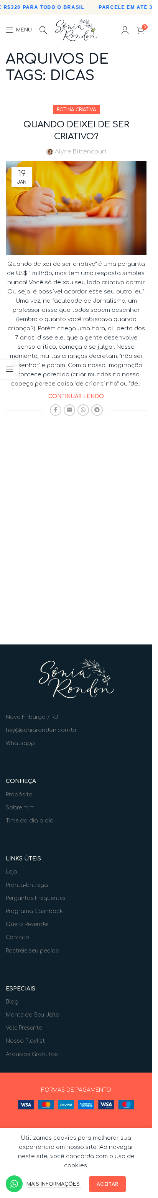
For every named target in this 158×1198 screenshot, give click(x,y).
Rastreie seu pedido (32, 951)
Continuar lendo (76, 396)
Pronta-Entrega (27, 885)
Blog (12, 1002)
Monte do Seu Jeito (32, 1015)
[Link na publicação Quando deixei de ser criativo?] (76, 208)
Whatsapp (20, 743)
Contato (17, 937)
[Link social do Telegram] (97, 410)
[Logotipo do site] (76, 29)
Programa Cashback (34, 911)
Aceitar (107, 1184)
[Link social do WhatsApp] (83, 410)
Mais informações (53, 1184)
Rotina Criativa (76, 109)
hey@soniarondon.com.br (41, 730)
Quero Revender (27, 924)
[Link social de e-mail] (69, 410)
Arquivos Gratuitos (32, 1054)
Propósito (19, 795)
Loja (11, 872)
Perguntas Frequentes (36, 898)
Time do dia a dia (30, 821)
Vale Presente (24, 1028)
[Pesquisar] (43, 30)
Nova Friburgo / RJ (32, 717)
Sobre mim (20, 808)
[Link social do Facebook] (55, 410)
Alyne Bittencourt (81, 151)
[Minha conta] (125, 30)
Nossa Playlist (25, 1041)
